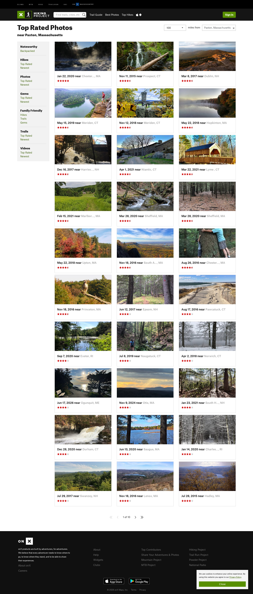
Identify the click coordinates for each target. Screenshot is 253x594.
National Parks (197, 564)
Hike (40, 4)
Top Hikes (127, 14)
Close (222, 584)
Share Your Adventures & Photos (160, 554)
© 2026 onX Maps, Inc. (117, 589)
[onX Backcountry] (83, 4)
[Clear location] (233, 28)
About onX (24, 565)
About (96, 549)
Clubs (96, 564)
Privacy (142, 589)
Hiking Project (197, 549)
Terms (133, 589)
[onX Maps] (25, 543)
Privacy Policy (235, 577)
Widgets (98, 559)
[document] (222, 579)
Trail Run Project (198, 554)
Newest (24, 67)
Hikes (23, 114)
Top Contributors (151, 549)
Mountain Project (151, 559)
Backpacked (27, 50)
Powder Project (198, 559)
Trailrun (53, 4)
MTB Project (148, 564)
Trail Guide (95, 14)
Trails (23, 118)
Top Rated (26, 63)
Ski (65, 4)
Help (96, 554)
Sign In (229, 14)
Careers (22, 570)
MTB (31, 4)
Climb (20, 4)
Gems (23, 122)
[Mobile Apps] (138, 14)
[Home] (35, 14)
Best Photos (112, 14)
